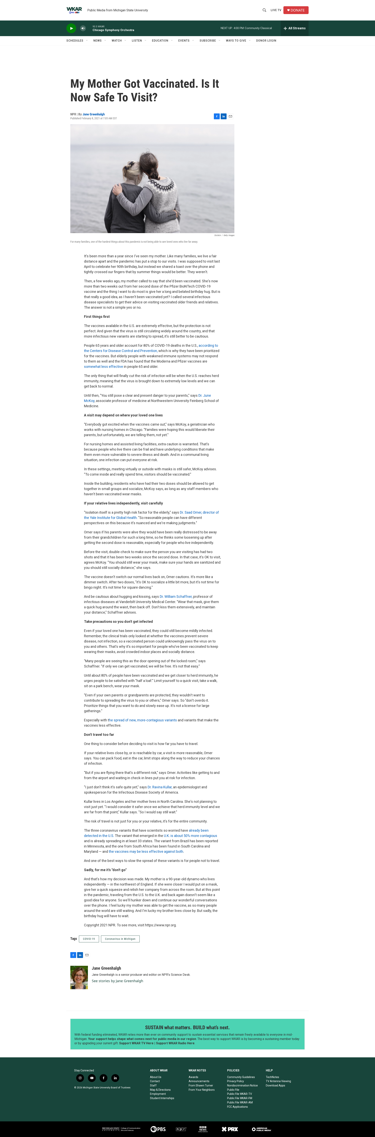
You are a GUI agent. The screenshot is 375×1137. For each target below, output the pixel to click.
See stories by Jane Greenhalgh (117, 980)
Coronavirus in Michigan (120, 938)
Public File (233, 1089)
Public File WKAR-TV (239, 1093)
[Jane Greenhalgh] (79, 977)
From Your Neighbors (202, 1089)
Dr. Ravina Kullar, (160, 787)
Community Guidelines (241, 1077)
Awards (193, 1077)
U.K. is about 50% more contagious (190, 836)
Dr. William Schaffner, (176, 596)
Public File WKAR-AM (240, 1102)
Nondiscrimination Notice (242, 1085)
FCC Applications (237, 1106)
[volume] (83, 28)
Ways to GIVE (236, 40)
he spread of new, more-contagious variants (143, 720)
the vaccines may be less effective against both (146, 851)
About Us (155, 1077)
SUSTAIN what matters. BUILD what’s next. (187, 1027)
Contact (155, 1081)
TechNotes (272, 1077)
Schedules (74, 40)
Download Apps (275, 1085)
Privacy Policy (235, 1081)
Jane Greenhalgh (94, 114)
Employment (158, 1093)
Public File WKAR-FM (239, 1098)
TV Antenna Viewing (278, 1081)
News (97, 40)
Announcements (199, 1081)
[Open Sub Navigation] (87, 40)
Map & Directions (160, 1089)
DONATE (298, 10)
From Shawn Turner (201, 1085)
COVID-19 (89, 938)
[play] (71, 28)
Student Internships (162, 1098)
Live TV (276, 10)
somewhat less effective (103, 366)
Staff (153, 1085)
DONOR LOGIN (266, 40)
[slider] (89, 28)
